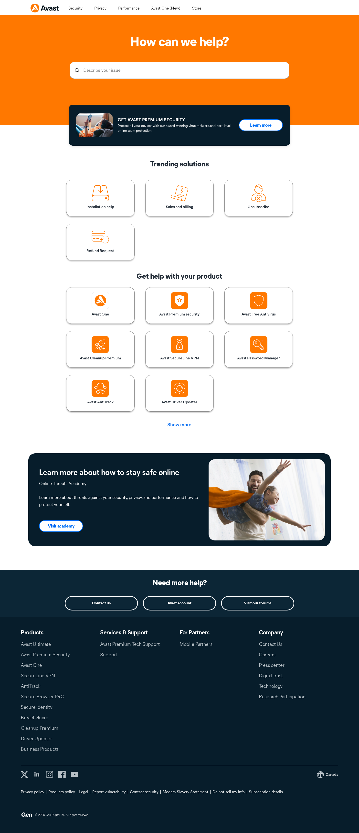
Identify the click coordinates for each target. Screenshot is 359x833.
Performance (128, 8)
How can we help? (179, 41)
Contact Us (270, 644)
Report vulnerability (109, 792)
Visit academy (61, 526)
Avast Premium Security (45, 655)
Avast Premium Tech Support (129, 644)
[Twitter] (24, 774)
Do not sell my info (228, 792)
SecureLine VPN (38, 676)
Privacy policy (32, 792)
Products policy (61, 792)
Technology (271, 686)
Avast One (31, 665)
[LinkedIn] (37, 774)
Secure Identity (37, 707)
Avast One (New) (165, 8)
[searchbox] (179, 70)
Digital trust (271, 676)
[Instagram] (49, 774)
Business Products (40, 749)
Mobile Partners (196, 644)
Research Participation (282, 697)
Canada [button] (332, 774)
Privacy (100, 8)
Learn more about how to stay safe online (109, 472)
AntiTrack (30, 686)
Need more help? (179, 582)
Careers (267, 655)
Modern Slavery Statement (185, 792)
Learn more (260, 125)
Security (75, 8)
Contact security (144, 792)
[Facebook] (62, 774)
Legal (83, 792)
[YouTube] (74, 774)
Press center (271, 665)
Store (196, 8)
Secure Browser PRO (42, 697)
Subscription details (266, 792)
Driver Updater (36, 739)
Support (108, 655)
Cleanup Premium (39, 728)
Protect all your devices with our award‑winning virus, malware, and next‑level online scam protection (174, 128)
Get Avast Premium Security (151, 119)
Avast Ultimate (36, 644)
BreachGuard (35, 718)
